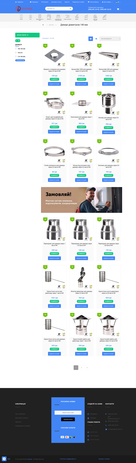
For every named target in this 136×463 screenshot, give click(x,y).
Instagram (93, 414)
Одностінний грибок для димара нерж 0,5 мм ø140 (108, 340)
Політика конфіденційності (68, 459)
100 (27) (20, 52)
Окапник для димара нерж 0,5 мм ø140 (108, 166)
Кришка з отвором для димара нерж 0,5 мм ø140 (54, 70)
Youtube (93, 418)
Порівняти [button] (20, 2)
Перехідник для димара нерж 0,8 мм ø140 (108, 244)
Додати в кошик (54, 84)
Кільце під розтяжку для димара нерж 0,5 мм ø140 (81, 166)
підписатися (68, 419)
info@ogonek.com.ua (115, 429)
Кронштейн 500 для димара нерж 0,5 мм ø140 (108, 70)
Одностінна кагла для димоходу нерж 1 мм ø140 (54, 292)
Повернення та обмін (22, 426)
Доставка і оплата (21, 418)
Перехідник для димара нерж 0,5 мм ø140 (81, 244)
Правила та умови (104, 459)
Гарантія (18, 422)
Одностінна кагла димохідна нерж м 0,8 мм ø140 (109, 292)
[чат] (4, 459)
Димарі (51, 25)
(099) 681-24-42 (105, 9)
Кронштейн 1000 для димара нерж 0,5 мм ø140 (82, 70)
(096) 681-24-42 (93, 9)
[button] (119, 9)
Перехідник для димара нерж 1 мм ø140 (54, 244)
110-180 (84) (21, 56)
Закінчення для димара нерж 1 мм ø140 (81, 118)
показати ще (20, 60)
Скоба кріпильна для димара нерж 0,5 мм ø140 (54, 166)
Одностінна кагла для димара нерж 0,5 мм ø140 (54, 340)
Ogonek (30, 459)
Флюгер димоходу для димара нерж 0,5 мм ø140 (81, 292)
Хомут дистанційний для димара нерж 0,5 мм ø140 (54, 118)
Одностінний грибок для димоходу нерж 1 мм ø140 (81, 340)
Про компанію (20, 414)
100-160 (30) (21, 48)
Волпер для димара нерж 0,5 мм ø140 (109, 118)
